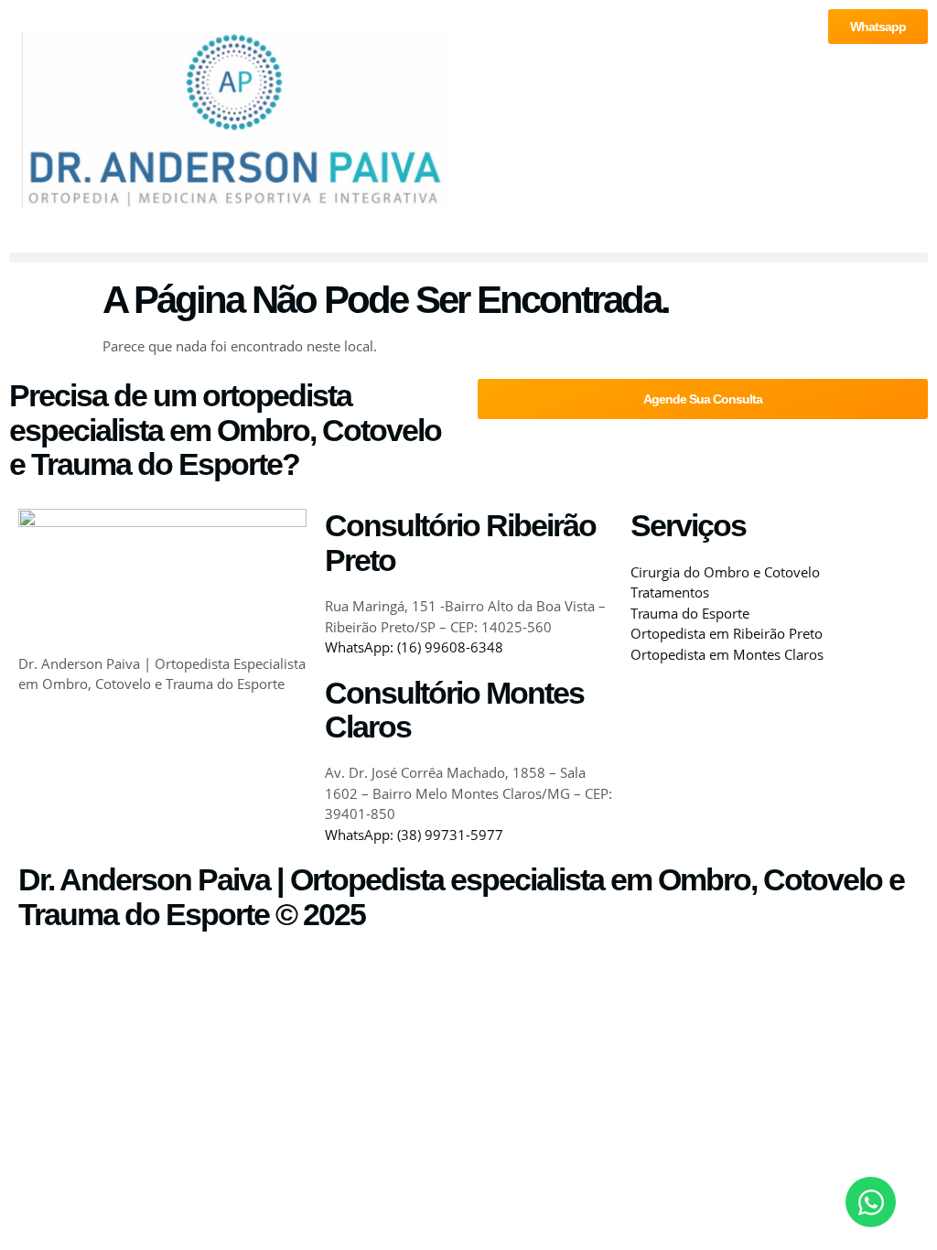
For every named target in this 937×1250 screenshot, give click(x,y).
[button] (468, 258)
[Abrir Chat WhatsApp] (870, 1202)
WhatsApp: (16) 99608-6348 (414, 647)
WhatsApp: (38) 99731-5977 (414, 834)
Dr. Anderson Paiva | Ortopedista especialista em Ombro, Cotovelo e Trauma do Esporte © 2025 (461, 896)
